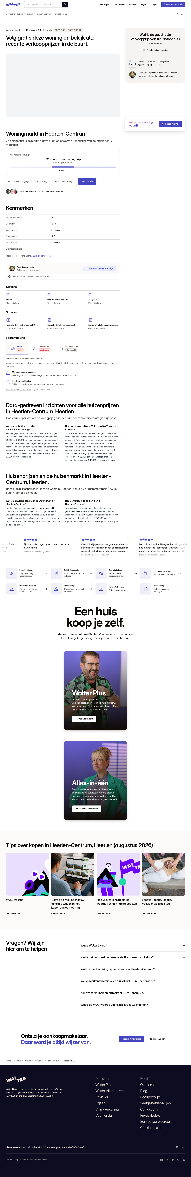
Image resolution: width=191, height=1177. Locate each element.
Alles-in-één (119, 4)
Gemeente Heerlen (14, 14)
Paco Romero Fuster (164, 76)
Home (8, 1061)
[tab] (17, 348)
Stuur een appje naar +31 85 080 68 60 (64, 1147)
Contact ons (149, 1109)
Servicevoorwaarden (155, 1121)
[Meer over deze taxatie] (80, 30)
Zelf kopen (104, 4)
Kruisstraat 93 (61, 14)
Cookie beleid (150, 1128)
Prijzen (144, 4)
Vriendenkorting (107, 1109)
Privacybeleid (150, 1115)
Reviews (133, 4)
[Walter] (13, 4)
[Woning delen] (177, 14)
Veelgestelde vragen (155, 1103)
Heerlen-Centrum (43, 14)
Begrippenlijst (150, 1097)
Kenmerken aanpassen (40, 256)
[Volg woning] (182, 14)
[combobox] (46, 4)
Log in (154, 4)
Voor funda (104, 1115)
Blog (143, 1091)
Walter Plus (104, 1085)
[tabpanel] (63, 371)
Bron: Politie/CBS (24, 390)
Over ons (147, 1085)
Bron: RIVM (11, 390)
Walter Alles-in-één (110, 1091)
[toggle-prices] (143, 50)
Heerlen (29, 14)
